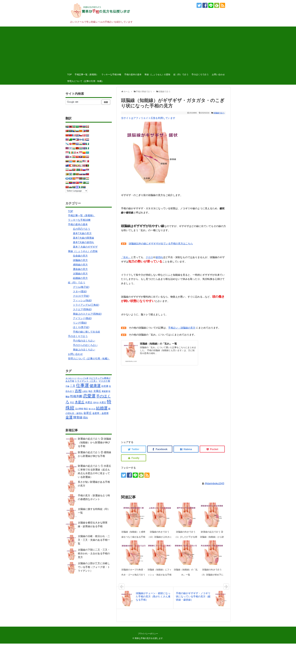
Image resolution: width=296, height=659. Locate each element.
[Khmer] (67, 157)
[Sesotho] (70, 174)
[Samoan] (87, 174)
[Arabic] (77, 126)
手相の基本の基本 (133, 74)
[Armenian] (80, 126)
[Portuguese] (73, 170)
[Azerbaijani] (84, 126)
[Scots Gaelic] (67, 178)
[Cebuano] (84, 131)
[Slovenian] (84, 174)
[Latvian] (87, 157)
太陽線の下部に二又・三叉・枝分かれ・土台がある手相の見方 (94, 553)
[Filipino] (77, 139)
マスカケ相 (104, 381)
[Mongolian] (73, 165)
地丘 (90, 391)
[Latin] (84, 157)
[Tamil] (67, 182)
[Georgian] (70, 144)
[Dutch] (87, 135)
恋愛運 (89, 395)
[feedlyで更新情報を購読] (216, 5)
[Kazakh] (87, 152)
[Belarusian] (67, 131)
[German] (73, 144)
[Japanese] (77, 152)
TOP (69, 74)
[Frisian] (87, 139)
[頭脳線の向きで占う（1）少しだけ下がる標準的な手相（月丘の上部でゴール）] (185, 514)
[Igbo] (87, 148)
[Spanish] (73, 178)
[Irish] (70, 152)
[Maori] (67, 165)
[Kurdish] (73, 157)
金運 (69, 417)
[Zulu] (84, 187)
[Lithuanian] (67, 161)
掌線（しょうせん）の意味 (157, 74)
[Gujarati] (80, 144)
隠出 (85, 417)
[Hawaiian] (67, 148)
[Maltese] (87, 161)
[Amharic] (73, 126)
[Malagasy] (77, 161)
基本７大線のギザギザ (85, 246)
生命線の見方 (80, 255)
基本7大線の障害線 (83, 238)
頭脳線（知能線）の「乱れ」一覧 (158, 343)
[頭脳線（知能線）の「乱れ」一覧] (185, 552)
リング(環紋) (80, 322)
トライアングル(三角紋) (86, 305)
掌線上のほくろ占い (84, 349)
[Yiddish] (77, 187)
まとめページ (71, 378)
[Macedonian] (73, 161)
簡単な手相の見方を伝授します (149, 638)
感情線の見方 (80, 264)
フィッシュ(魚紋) (82, 300)
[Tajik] (87, 178)
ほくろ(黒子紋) (81, 327)
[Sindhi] (73, 174)
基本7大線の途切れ (83, 242)
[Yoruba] (80, 187)
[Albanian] (70, 126)
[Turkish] (77, 182)
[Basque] (87, 126)
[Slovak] (80, 174)
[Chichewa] (87, 131)
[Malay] (84, 161)
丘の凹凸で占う (81, 229)
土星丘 (85, 391)
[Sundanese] (77, 178)
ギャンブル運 (82, 378)
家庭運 (105, 391)
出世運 (104, 386)
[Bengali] (70, 131)
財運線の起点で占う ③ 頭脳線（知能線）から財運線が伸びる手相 (212, 537)
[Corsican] (73, 135)
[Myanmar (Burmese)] (77, 165)
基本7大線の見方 (82, 233)
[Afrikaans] (67, 126)
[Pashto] (87, 165)
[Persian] (67, 170)
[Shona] (67, 174)
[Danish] (84, 135)
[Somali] (70, 178)
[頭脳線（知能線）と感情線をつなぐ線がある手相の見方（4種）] (133, 514)
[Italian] (73, 152)
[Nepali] (80, 165)
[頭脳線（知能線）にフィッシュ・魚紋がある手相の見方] (159, 552)
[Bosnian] (73, 131)
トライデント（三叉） (86, 381)
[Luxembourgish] (70, 161)
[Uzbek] (87, 182)
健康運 (95, 386)
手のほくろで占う (200, 74)
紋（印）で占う (181, 74)
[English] (67, 139)
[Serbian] (87, 170)
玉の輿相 (79, 409)
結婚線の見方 (80, 278)
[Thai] (73, 182)
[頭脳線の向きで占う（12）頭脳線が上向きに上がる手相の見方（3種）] (159, 514)
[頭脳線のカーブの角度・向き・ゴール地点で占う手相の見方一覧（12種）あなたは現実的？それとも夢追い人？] (133, 552)
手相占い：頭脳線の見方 (181, 327)
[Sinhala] (77, 174)
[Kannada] (84, 152)
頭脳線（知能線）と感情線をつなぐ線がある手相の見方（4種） (133, 537)
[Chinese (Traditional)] (70, 135)
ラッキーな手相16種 (111, 74)
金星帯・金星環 (100, 413)
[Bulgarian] (77, 131)
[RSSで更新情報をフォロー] (222, 5)
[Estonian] (73, 139)
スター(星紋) (80, 291)
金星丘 (87, 413)
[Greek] (77, 144)
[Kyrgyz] (77, 157)
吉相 (78, 391)
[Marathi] (70, 165)
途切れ (159, 257)
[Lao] (80, 157)
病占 (86, 408)
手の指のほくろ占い (84, 340)
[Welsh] (70, 187)
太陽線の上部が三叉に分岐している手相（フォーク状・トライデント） (94, 567)
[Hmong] (77, 148)
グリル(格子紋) (81, 287)
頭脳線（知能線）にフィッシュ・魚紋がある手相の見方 (159, 574)
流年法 (96, 403)
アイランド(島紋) (82, 318)
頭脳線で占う (219, 113)
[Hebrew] (70, 148)
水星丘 (88, 402)
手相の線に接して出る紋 (86, 331)
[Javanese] (80, 152)
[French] (84, 139)
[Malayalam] (80, 161)
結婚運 (102, 408)
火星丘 (102, 402)
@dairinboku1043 (214, 483)
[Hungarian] (80, 148)
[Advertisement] (148, 48)
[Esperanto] (70, 139)
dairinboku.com (131, 361)
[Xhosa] (73, 187)
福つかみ (92, 409)
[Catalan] (80, 131)
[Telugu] (70, 182)
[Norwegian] (84, 165)
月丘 (72, 402)
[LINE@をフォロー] (210, 5)
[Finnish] (80, 139)
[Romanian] (80, 170)
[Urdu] (84, 182)
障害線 (77, 417)
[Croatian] (77, 135)
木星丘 (79, 402)
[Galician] (67, 144)
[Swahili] (80, 178)
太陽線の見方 (80, 273)
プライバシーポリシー (148, 633)
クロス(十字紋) (81, 296)
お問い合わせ (218, 74)
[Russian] (84, 170)
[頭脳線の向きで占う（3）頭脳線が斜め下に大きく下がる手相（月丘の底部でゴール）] (212, 552)
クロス (149, 257)
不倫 (67, 386)
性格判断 (76, 396)
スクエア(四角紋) (82, 309)
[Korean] (70, 157)
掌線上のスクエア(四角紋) (87, 314)
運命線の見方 (80, 269)
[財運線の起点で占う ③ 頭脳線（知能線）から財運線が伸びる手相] (212, 514)
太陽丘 (97, 391)
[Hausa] (87, 144)
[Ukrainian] (80, 182)
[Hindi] (73, 148)
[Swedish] (84, 178)
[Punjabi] (77, 170)
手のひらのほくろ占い (85, 345)
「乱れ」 (126, 257)
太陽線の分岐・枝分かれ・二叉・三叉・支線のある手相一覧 (94, 540)
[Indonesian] (67, 152)
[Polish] (70, 170)
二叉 (72, 385)
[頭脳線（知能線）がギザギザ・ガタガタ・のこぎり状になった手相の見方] (186, 449)
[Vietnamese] (67, 187)
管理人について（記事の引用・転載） (85, 81)
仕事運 (82, 385)
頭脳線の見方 (80, 260)
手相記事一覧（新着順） (86, 74)
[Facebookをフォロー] (205, 5)
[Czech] (80, 135)
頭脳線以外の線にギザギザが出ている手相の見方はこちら (161, 243)
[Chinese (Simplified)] (67, 135)
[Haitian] (84, 144)
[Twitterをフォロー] (199, 5)
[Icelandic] (84, 148)
